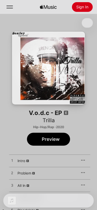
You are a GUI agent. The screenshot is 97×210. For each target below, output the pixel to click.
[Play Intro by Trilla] (12, 160)
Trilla (49, 120)
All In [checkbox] (22, 185)
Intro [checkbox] (21, 161)
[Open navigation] (10, 7)
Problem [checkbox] (24, 173)
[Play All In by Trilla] (12, 185)
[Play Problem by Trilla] (12, 173)
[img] (48, 7)
